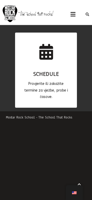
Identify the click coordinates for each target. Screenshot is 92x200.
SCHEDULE (46, 74)
